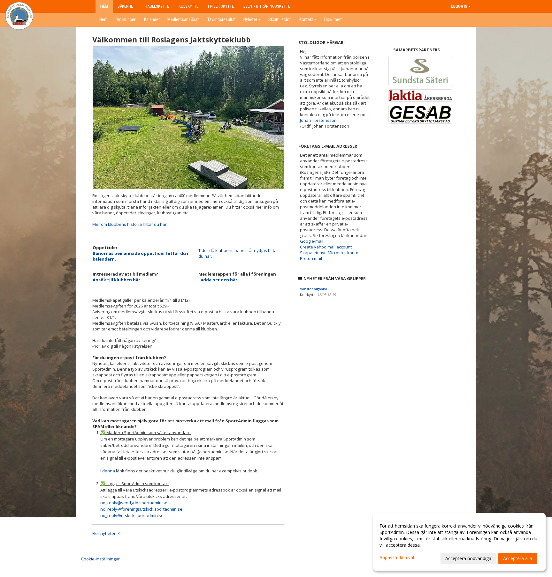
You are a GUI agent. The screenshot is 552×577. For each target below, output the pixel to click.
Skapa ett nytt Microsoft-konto (329, 252)
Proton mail (311, 258)
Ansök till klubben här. (117, 280)
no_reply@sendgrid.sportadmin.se (133, 503)
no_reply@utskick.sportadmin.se (132, 515)
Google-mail (311, 241)
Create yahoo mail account (326, 247)
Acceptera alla (517, 558)
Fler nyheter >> (107, 533)
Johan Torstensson (318, 120)
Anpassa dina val (396, 557)
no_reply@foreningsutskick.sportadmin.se (141, 509)
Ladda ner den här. (218, 280)
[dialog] (459, 542)
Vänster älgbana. (314, 288)
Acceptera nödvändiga (468, 558)
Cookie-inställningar (100, 559)
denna (108, 471)
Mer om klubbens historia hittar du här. (130, 224)
